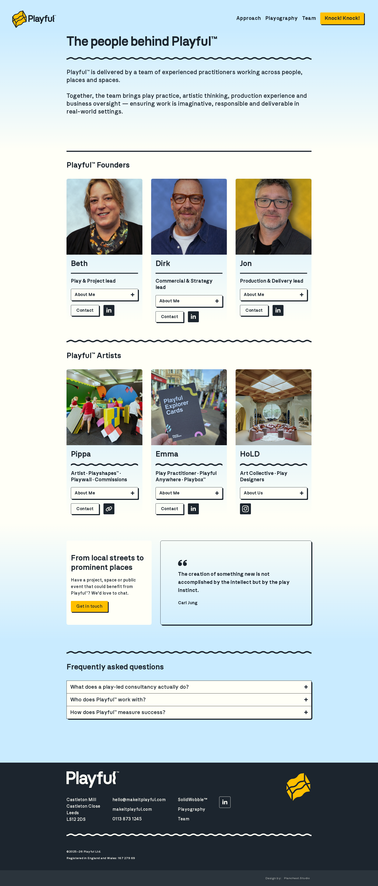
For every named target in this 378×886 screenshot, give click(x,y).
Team (309, 18)
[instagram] (245, 508)
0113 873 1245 (127, 819)
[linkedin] (108, 310)
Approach (248, 18)
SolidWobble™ (192, 800)
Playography (281, 18)
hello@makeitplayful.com (139, 800)
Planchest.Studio (297, 878)
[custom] (108, 508)
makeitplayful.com (132, 809)
